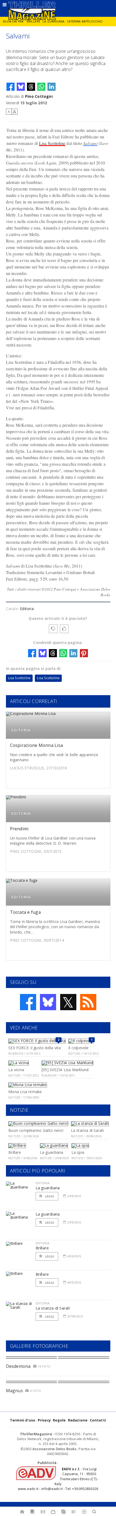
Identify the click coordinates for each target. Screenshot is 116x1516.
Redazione (78, 1420)
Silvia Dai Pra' (13, 21)
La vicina (16, 1069)
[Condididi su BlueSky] (20, 86)
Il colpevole (78, 1047)
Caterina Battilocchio (85, 21)
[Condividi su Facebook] (10, 86)
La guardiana (53, 21)
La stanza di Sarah (87, 1130)
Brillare (33, 21)
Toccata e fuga (25, 912)
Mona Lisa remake (25, 1091)
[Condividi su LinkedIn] (51, 86)
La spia (77, 1152)
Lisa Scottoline (52, 143)
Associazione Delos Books (54, 1448)
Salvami (90, 143)
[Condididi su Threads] (31, 86)
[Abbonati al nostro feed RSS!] (88, 1002)
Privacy (44, 1420)
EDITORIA (21, 730)
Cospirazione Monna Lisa (36, 745)
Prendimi (19, 829)
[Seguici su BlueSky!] (48, 1002)
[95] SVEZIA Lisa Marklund (65, 1069)
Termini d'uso (23, 1420)
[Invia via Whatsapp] (41, 86)
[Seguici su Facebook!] (28, 1002)
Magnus (14, 1391)
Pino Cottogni (39, 96)
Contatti (98, 1420)
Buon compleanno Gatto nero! (35, 1130)
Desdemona (18, 1366)
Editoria (27, 608)
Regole (59, 1420)
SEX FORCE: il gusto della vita (34, 1047)
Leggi (49, 1196)
